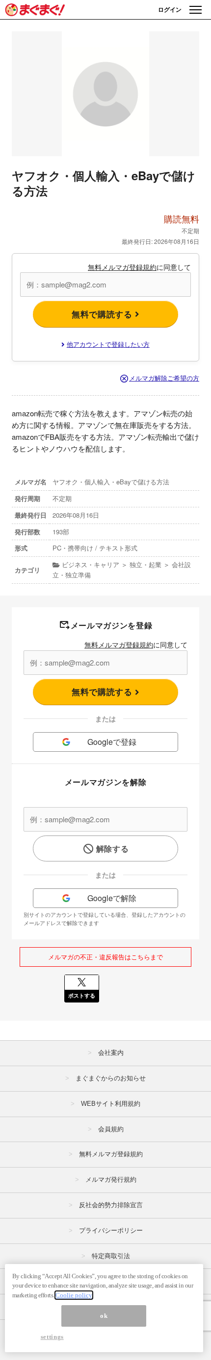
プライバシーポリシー (111, 1230)
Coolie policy (73, 1295)
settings (52, 1336)
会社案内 (111, 1052)
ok (103, 1315)
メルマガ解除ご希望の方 (164, 377)
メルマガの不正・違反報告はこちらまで (105, 956)
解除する (112, 848)
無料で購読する (103, 314)
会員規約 (111, 1129)
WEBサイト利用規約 (110, 1103)
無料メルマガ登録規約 (122, 267)
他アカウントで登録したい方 (108, 344)
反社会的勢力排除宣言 (111, 1205)
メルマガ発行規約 (110, 1179)
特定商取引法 (111, 1256)
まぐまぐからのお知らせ (111, 1078)
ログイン (170, 9)
